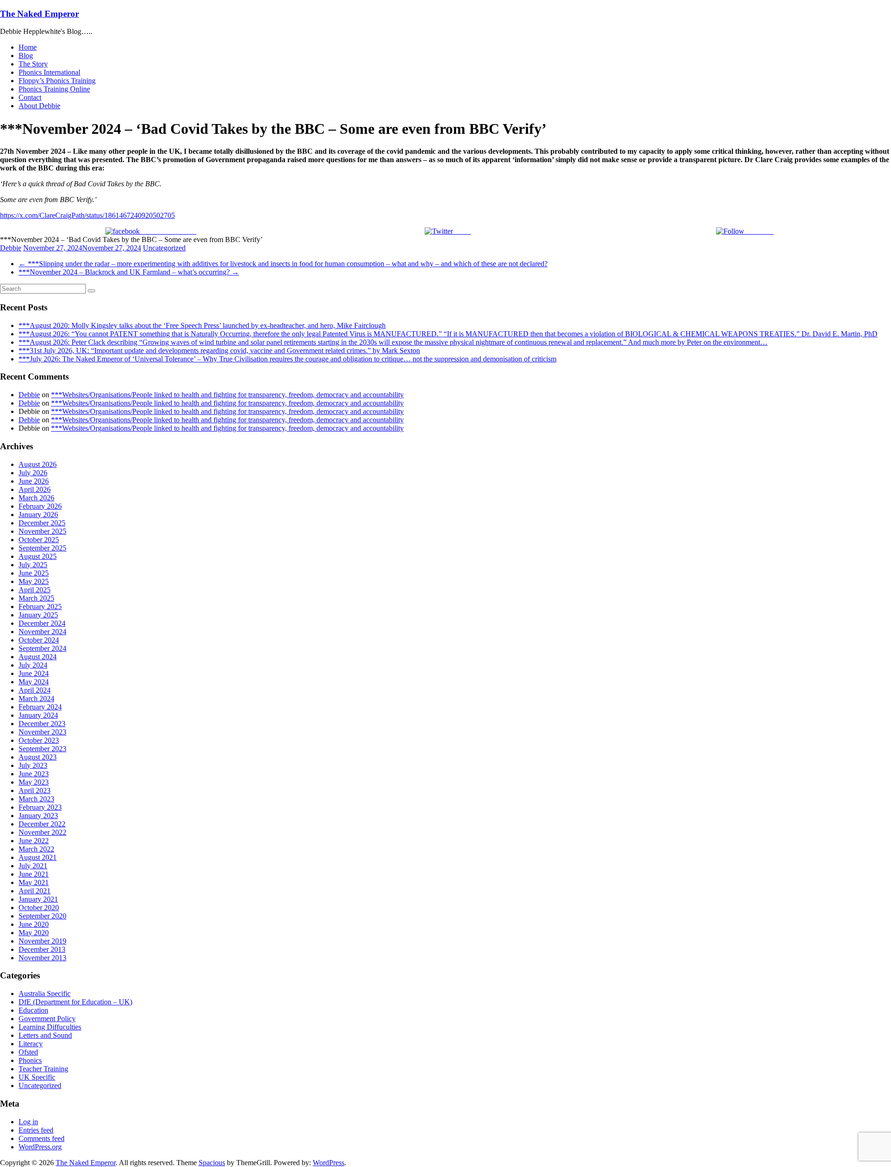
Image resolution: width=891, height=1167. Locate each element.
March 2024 (36, 698)
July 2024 (33, 665)
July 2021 (33, 866)
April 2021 (35, 891)
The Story (33, 64)
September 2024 (42, 648)
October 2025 (39, 540)
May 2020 (34, 933)
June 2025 (34, 573)
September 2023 (42, 749)
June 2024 (34, 673)
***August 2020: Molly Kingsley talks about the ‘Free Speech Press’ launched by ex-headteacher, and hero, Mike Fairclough (202, 325)
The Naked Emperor (39, 14)
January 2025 (38, 615)
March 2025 (36, 598)
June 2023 (34, 774)
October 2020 (39, 907)
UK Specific (37, 1077)
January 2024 (38, 715)
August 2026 (38, 464)
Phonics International (49, 72)
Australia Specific (45, 993)
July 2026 (33, 473)
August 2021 (38, 857)
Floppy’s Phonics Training (57, 81)
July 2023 (33, 765)
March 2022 (36, 849)
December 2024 (42, 623)
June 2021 (34, 874)
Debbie (10, 248)
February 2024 (40, 707)
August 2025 (38, 556)
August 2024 (38, 657)
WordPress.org (40, 1147)
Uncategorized (164, 248)
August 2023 (38, 757)
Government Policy (47, 1019)
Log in (28, 1122)
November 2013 (42, 958)
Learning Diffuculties (50, 1027)
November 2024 (42, 632)
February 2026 (40, 506)
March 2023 (36, 799)
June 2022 (34, 841)
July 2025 (33, 565)
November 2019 (42, 941)
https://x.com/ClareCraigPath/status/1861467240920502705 (87, 215)
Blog (26, 55)
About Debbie (39, 106)
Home (28, 47)
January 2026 (38, 514)
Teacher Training (43, 1069)
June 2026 (34, 481)
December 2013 (42, 949)
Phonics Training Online (54, 89)
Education (33, 1010)
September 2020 (42, 916)
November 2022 (42, 832)
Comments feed (42, 1138)
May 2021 (34, 882)
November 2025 (42, 531)
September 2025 (42, 548)
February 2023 (40, 807)
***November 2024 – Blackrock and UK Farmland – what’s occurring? (129, 272)
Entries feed (36, 1130)
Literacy (31, 1044)
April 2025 (35, 590)
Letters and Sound (45, 1035)
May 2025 (34, 581)
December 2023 (42, 724)
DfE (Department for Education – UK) (75, 1002)
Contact (30, 97)
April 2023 (35, 790)
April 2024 (35, 690)
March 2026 (36, 498)
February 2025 (40, 606)
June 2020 (34, 924)
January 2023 (38, 816)
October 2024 (39, 640)
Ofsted (28, 1052)
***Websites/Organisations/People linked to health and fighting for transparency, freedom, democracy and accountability (227, 395)
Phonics (30, 1060)
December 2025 (42, 523)
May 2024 (34, 682)
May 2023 (34, 782)
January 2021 (38, 899)
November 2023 (42, 732)
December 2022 (42, 824)
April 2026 (35, 489)
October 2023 (39, 740)
